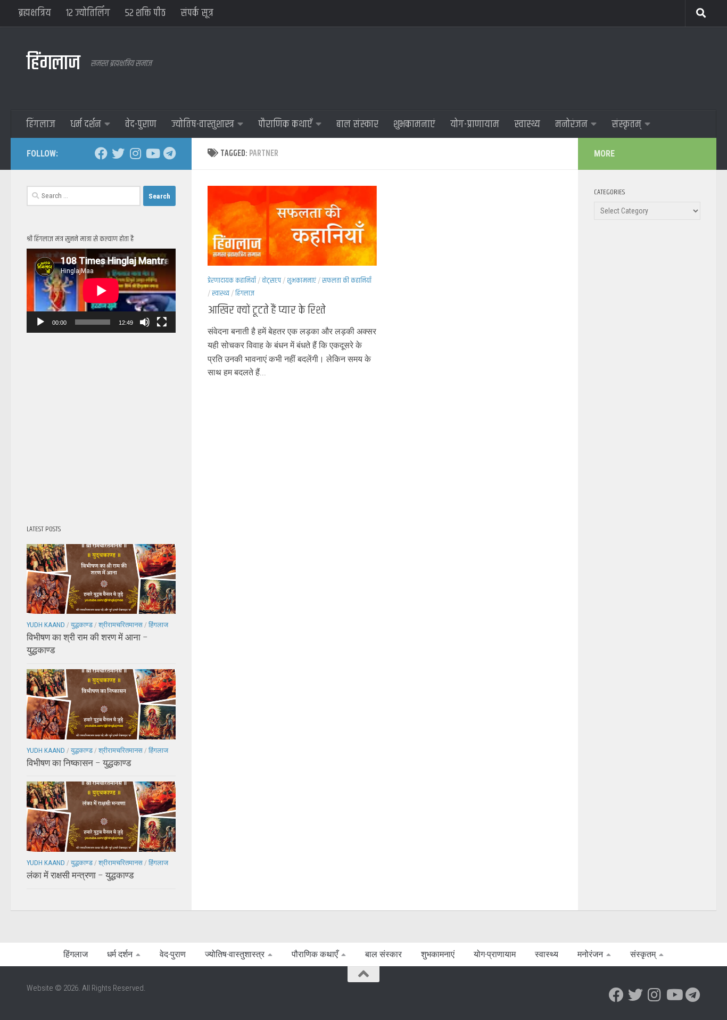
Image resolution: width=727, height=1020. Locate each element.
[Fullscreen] (161, 322)
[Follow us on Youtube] (152, 153)
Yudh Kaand (46, 625)
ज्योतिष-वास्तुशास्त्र (202, 124)
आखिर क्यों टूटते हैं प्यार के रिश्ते (267, 310)
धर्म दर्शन (85, 124)
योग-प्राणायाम (474, 124)
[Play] (40, 322)
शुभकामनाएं (414, 124)
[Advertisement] (506, 67)
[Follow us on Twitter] (118, 153)
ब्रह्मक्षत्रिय (34, 13)
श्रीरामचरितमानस (120, 625)
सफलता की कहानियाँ (346, 280)
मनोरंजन (571, 124)
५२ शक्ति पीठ (145, 13)
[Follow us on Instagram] (135, 153)
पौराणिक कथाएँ (285, 124)
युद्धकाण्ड (82, 625)
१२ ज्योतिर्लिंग (88, 13)
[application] (101, 291)
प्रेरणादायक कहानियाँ (232, 280)
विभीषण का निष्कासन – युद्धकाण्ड (79, 763)
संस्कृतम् (626, 124)
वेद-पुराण (140, 124)
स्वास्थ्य (527, 124)
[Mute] (144, 322)
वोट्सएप (271, 280)
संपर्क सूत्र (196, 13)
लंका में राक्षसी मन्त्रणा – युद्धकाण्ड (80, 875)
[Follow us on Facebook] (101, 153)
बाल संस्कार (357, 124)
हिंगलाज (53, 64)
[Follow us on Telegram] (169, 153)
